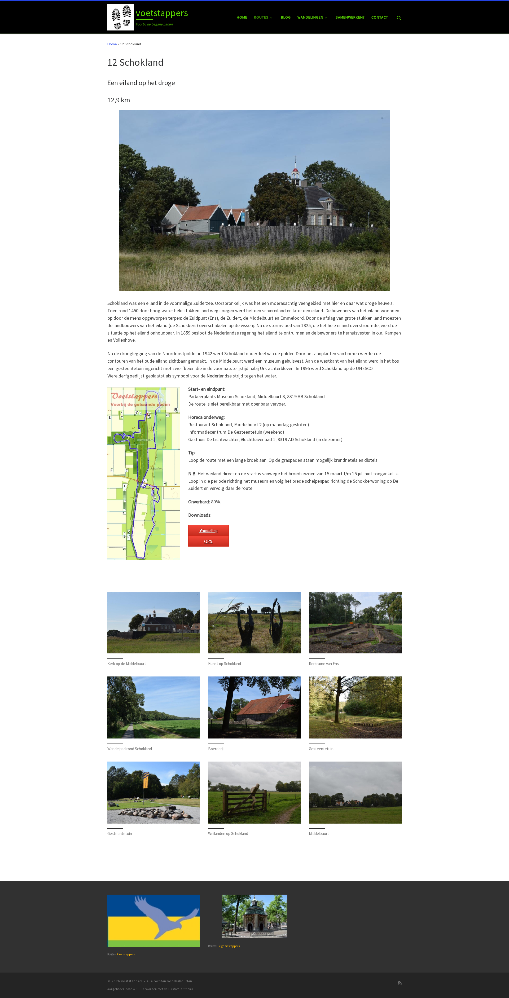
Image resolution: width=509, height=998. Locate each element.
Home (112, 44)
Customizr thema (181, 989)
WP (135, 989)
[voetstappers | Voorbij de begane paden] (120, 16)
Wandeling (208, 530)
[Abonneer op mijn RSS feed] (400, 982)
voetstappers (132, 981)
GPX (208, 541)
